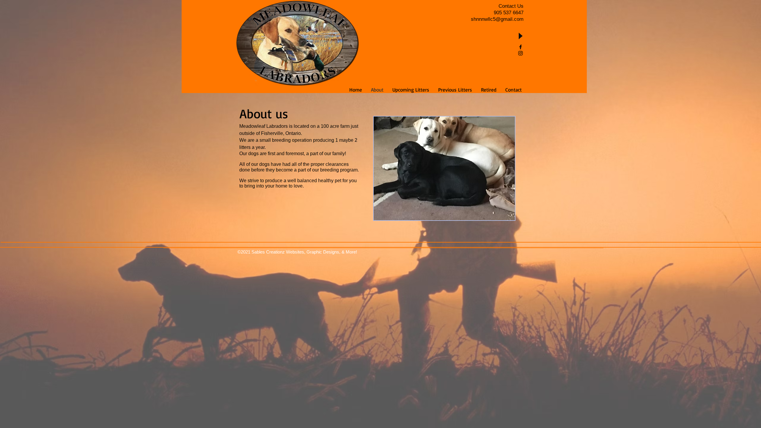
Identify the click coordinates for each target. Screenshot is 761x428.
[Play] (520, 36)
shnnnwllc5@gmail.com (497, 19)
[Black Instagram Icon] (520, 53)
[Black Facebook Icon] (520, 47)
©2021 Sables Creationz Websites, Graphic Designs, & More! (297, 251)
